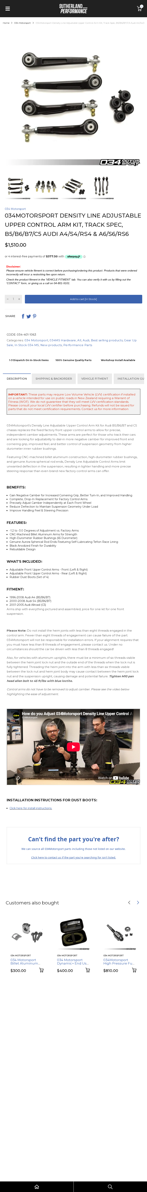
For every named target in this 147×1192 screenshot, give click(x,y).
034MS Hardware (62, 340)
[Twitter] (28, 316)
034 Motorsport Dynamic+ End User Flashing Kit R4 (73, 963)
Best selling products (106, 340)
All (79, 340)
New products (51, 345)
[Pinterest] (34, 316)
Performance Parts (77, 345)
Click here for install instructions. (31, 808)
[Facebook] (23, 316)
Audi (85, 340)
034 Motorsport (15, 209)
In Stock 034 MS (26, 345)
